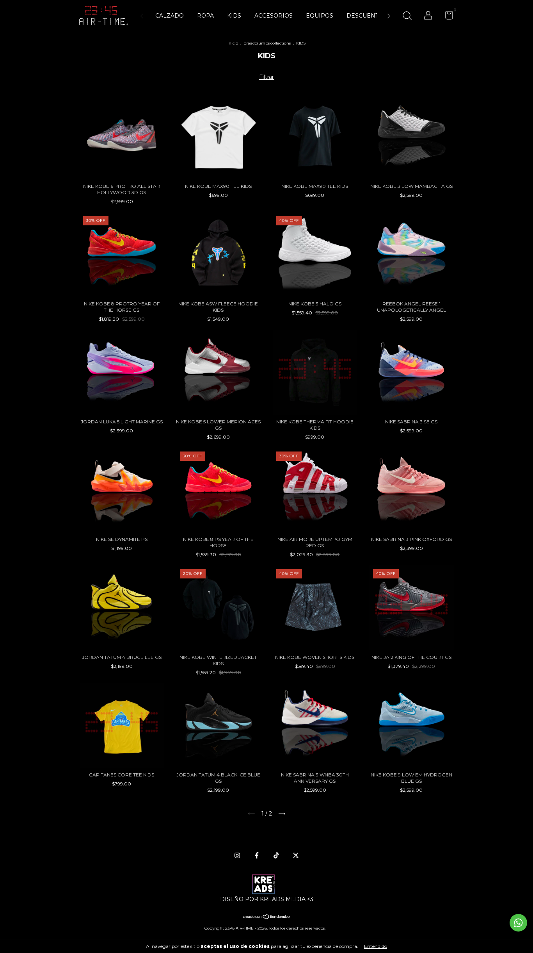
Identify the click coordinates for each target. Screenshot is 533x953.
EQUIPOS (319, 15)
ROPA (205, 15)
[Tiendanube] (266, 917)
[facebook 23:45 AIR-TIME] (257, 855)
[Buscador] (407, 16)
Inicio (232, 43)
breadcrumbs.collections (267, 43)
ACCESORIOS (273, 15)
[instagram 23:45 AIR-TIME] (237, 855)
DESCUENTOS (366, 15)
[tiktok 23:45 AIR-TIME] (276, 855)
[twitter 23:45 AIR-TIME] (296, 855)
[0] (446, 17)
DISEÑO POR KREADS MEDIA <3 (266, 899)
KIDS (234, 15)
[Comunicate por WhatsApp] (518, 923)
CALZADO (169, 15)
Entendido (375, 946)
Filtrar (266, 76)
